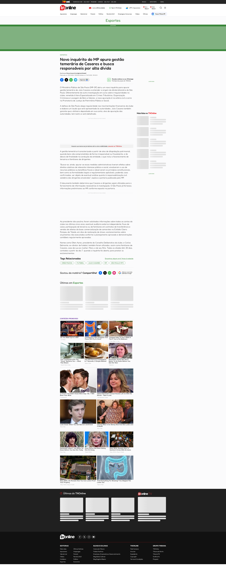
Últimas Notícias (78, 549)
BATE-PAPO (153, 2)
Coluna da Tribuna (98, 549)
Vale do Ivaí (83, 14)
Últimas (145, 14)
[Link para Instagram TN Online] (89, 537)
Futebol (80, 263)
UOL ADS (113, 2)
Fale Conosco (134, 549)
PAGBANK (93, 2)
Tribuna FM (156, 554)
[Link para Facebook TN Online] (80, 537)
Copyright (133, 556)
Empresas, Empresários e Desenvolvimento (106, 554)
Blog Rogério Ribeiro (99, 559)
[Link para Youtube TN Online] (93, 537)
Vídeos (137, 14)
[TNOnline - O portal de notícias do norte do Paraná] (68, 8)
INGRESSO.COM (77, 2)
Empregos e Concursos (125, 14)
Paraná (93, 14)
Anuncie (132, 551)
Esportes (113, 20)
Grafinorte (156, 556)
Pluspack (155, 559)
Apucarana (63, 14)
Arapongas (73, 14)
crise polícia (67, 263)
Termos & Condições (136, 559)
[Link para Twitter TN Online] (84, 537)
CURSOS (100, 2)
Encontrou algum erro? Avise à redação (119, 258)
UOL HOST (87, 2)
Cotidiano (63, 559)
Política (101, 14)
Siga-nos (82, 80)
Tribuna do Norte (158, 551)
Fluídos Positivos (98, 551)
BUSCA (144, 2)
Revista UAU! (111, 14)
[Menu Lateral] (165, 8)
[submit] (161, 8)
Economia (76, 562)
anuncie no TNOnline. (115, 146)
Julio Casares (94, 263)
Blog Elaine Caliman (99, 556)
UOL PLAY (107, 2)
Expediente (133, 554)
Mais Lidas (63, 549)
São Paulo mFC (117, 263)
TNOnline (156, 549)
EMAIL (162, 2)
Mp (106, 263)
